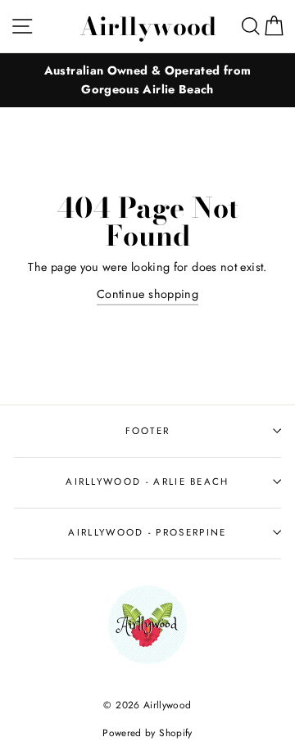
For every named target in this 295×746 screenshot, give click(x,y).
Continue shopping (147, 294)
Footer (147, 430)
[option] (147, 80)
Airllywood (147, 26)
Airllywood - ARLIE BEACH (147, 481)
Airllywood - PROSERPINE (147, 532)
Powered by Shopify (147, 732)
